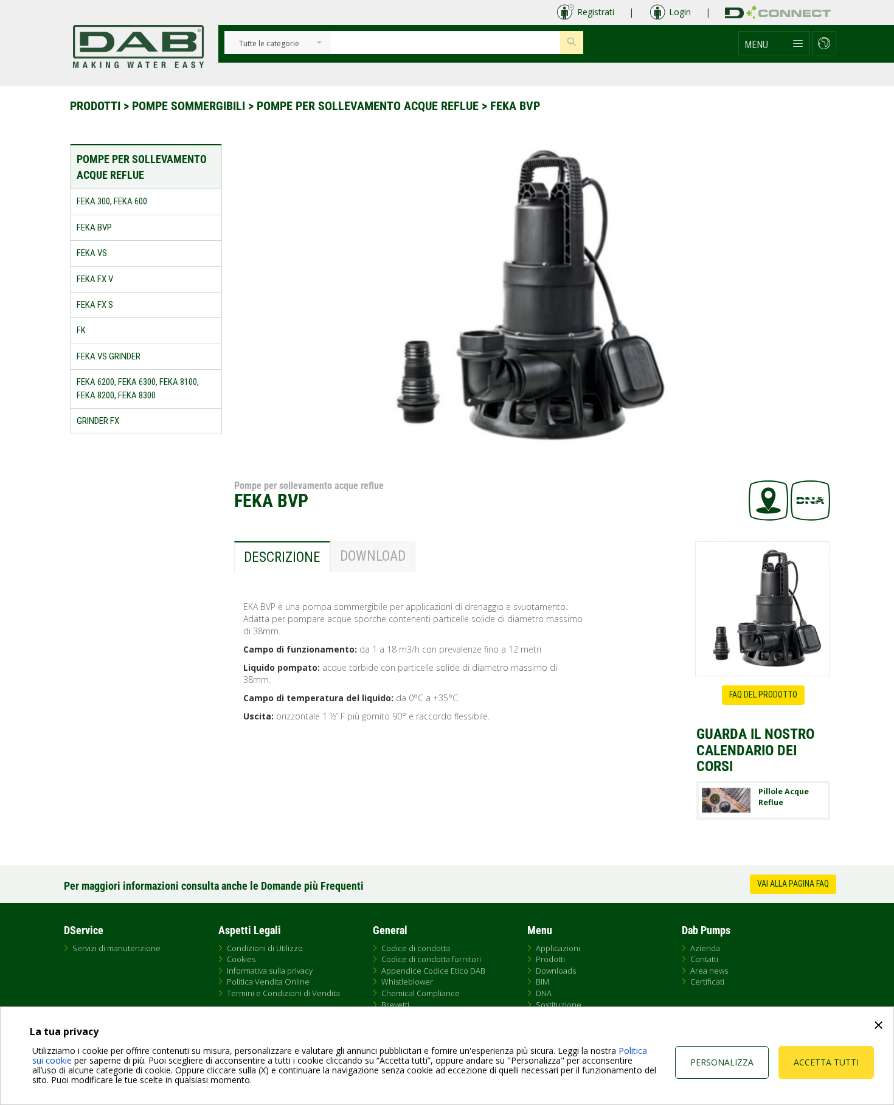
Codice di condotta (415, 948)
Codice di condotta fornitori (431, 959)
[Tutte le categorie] (269, 44)
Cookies (241, 959)
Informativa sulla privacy (270, 970)
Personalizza (722, 1062)
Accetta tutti (826, 1062)
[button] (774, 43)
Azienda (705, 948)
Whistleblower (407, 981)
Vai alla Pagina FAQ (793, 884)
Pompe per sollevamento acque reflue (368, 106)
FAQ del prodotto (763, 694)
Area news (709, 970)
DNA (544, 993)
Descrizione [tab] (282, 557)
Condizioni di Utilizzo (265, 948)
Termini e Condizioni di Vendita (283, 993)
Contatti (704, 959)
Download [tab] (373, 556)
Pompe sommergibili (188, 106)
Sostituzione (558, 1004)
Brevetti (395, 1004)
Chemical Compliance (420, 993)
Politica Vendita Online (268, 981)
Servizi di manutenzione (116, 948)
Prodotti (95, 106)
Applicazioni (558, 948)
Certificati (707, 981)
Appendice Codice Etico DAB (433, 970)
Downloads (556, 970)
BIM (542, 981)
